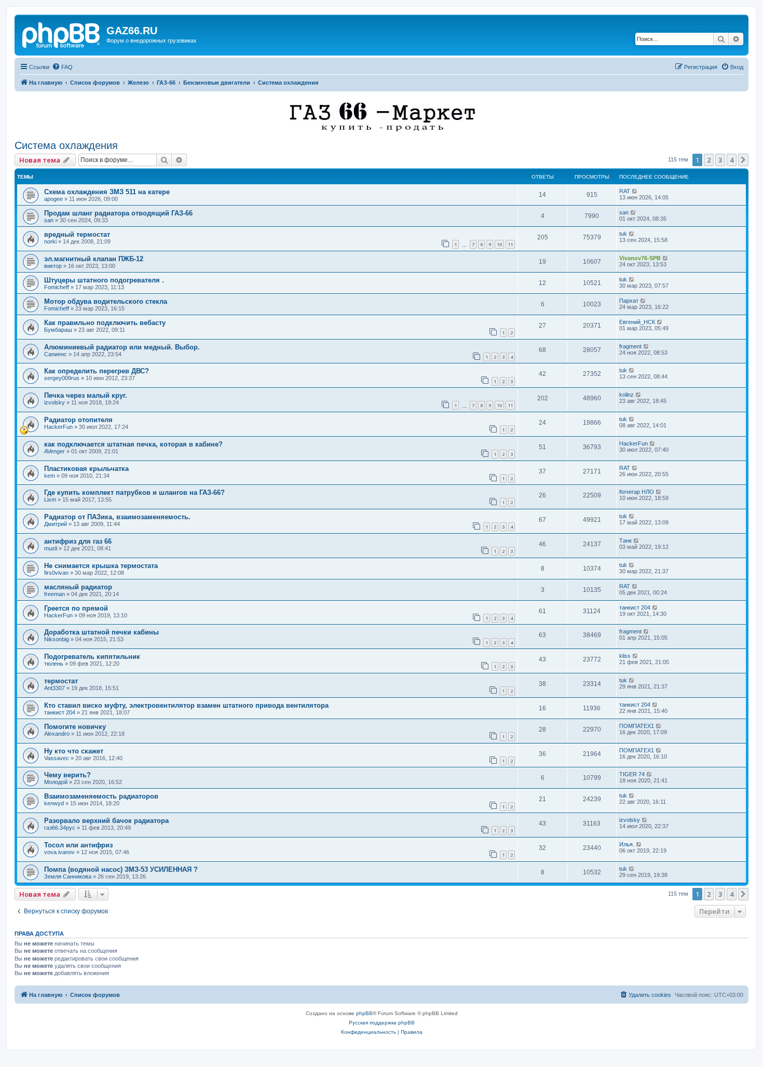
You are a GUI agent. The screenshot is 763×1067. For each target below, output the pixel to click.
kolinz (626, 394)
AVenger (54, 451)
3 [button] (720, 160)
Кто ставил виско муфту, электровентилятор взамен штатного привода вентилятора (186, 705)
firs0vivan (56, 573)
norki (50, 241)
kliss (625, 656)
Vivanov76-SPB (640, 258)
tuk (623, 234)
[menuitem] (62, 67)
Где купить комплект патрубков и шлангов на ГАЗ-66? (134, 492)
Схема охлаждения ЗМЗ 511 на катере (107, 192)
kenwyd (54, 803)
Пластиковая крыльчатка (86, 468)
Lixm (50, 499)
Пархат (628, 301)
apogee (53, 199)
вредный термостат (77, 234)
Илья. (626, 844)
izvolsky (54, 402)
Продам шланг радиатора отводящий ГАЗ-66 (118, 213)
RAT (624, 191)
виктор (53, 266)
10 (499, 244)
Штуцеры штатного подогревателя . (104, 280)
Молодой (55, 782)
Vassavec (56, 758)
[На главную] (61, 33)
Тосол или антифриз (78, 845)
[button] (743, 160)
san (48, 220)
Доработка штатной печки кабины (101, 632)
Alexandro (57, 734)
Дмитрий (55, 524)
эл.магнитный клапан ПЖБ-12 (93, 259)
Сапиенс (55, 354)
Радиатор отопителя (78, 420)
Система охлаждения (66, 145)
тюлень (53, 663)
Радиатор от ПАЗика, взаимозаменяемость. (117, 517)
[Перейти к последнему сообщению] (635, 191)
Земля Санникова (67, 876)
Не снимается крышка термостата (101, 566)
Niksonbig (56, 639)
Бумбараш (58, 330)
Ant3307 (54, 688)
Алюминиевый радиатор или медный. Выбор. (122, 347)
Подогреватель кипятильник (92, 656)
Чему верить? (67, 775)
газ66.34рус (59, 828)
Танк (625, 540)
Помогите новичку (75, 727)
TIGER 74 (632, 774)
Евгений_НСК (637, 322)
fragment (630, 346)
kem (49, 475)
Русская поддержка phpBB (382, 1022)
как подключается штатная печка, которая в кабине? (133, 444)
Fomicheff (56, 287)
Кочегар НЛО (636, 492)
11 (510, 244)
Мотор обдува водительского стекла (105, 301)
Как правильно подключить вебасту (105, 323)
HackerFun (58, 427)
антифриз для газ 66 (78, 541)
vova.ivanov (59, 852)
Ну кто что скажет (73, 751)
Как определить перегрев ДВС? (96, 371)
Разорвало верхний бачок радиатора (106, 821)
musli (50, 548)
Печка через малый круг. (85, 395)
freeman (54, 594)
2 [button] (709, 160)
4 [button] (731, 160)
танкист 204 (634, 607)
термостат (61, 681)
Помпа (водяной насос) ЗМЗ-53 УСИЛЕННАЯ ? (121, 869)
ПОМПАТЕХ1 (636, 726)
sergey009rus (61, 378)
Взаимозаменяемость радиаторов (101, 796)
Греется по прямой (76, 608)
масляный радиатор (78, 587)
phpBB (364, 1013)
